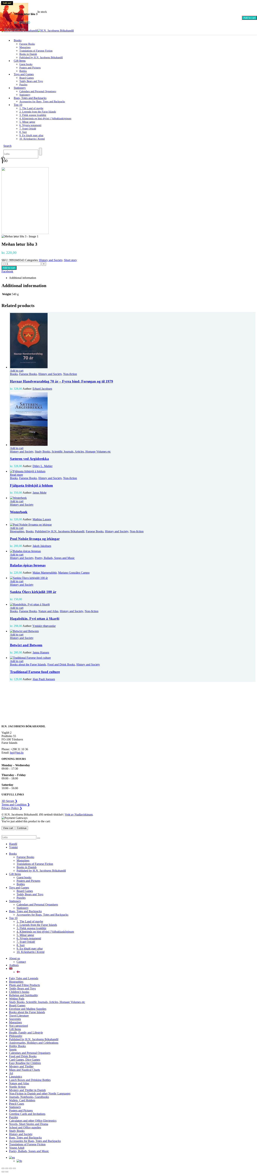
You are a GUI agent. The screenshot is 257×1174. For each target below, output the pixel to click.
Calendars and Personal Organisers (37, 91)
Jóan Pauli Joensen (44, 679)
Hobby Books (17, 1046)
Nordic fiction (17, 1086)
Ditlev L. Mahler (42, 466)
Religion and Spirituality (23, 995)
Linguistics (15, 1076)
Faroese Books (27, 44)
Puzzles (21, 897)
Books (17, 40)
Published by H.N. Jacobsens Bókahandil (41, 57)
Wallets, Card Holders (22, 1100)
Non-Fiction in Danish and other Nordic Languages (39, 1093)
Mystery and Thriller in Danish (27, 1090)
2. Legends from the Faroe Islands (37, 111)
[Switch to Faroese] (18, 972)
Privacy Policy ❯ (12, 808)
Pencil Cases (16, 1103)
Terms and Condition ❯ (16, 804)
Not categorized (18, 1025)
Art (11, 1073)
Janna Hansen (41, 652)
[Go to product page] (132, 341)
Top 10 (18, 104)
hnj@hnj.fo (17, 752)
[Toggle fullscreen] (6, 1168)
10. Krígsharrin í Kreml (32, 138)
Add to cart (249, 17)
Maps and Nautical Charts (24, 1069)
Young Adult (16, 1147)
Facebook (7, 271)
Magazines (24, 47)
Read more (16, 474)
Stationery (20, 87)
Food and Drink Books (61, 664)
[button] (7, 145)
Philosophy (15, 1036)
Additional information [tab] (22, 277)
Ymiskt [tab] (13, 847)
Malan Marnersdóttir (45, 572)
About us (14, 958)
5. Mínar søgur (27, 121)
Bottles (21, 884)
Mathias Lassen (42, 519)
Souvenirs (15, 1019)
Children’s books (19, 991)
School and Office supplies (25, 1127)
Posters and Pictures (30, 67)
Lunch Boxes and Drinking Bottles (30, 1080)
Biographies (17, 531)
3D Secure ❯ (9, 801)
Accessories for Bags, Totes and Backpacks (42, 101)
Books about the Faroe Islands (28, 664)
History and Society (50, 260)
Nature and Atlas (48, 611)
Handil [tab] (13, 843)
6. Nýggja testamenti (30, 125)
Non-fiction (70, 374)
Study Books (16, 1130)
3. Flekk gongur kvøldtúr (32, 115)
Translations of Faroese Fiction (35, 50)
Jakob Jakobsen (42, 545)
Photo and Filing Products (24, 985)
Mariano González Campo (74, 572)
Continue (22, 828)
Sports (13, 1049)
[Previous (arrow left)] (3, 1171)
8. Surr (23, 132)
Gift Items (20, 60)
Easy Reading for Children (25, 1063)
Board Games (26, 77)
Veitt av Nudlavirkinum (79, 814)
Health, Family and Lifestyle (26, 1032)
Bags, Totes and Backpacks (30, 98)
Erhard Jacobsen (42, 388)
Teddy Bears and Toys (31, 81)
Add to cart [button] (16, 370)
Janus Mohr (39, 492)
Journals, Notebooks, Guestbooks (29, 1097)
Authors (14, 965)
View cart (8, 828)
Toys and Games (24, 74)
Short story (70, 260)
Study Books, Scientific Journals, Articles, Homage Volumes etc (73, 451)
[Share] (10, 1168)
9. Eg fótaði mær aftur (31, 135)
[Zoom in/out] (3, 1168)
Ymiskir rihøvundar (44, 625)
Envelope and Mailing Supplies (27, 1008)
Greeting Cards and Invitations (27, 1113)
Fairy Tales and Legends (23, 978)
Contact (21, 961)
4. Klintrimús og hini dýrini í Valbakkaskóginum (45, 118)
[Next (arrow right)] (6, 1171)
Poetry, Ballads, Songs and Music (55, 558)
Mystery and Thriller (21, 1066)
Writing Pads (16, 998)
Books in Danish (28, 54)
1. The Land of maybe (31, 108)
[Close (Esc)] (14, 1168)
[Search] (40, 151)
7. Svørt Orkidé (27, 128)
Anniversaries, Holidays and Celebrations (33, 1042)
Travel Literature (19, 1015)
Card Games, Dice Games (24, 1059)
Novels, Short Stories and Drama (28, 1124)
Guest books (25, 64)
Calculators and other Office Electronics (32, 1120)
